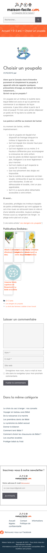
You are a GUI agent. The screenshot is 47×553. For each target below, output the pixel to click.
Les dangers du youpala (30, 223)
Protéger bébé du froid (13, 441)
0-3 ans (17, 30)
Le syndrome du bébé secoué (16, 423)
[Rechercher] (38, 19)
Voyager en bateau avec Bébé (16, 412)
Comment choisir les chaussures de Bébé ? (22, 434)
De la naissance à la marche (15, 416)
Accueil (6, 30)
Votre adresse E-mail (16, 483)
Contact (23, 521)
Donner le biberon (11, 427)
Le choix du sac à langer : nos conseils (20, 408)
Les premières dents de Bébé (16, 419)
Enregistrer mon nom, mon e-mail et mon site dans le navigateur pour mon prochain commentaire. (24, 373)
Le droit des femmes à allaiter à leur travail (21, 306)
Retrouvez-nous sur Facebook (18, 532)
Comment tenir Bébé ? (13, 430)
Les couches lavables (12, 438)
